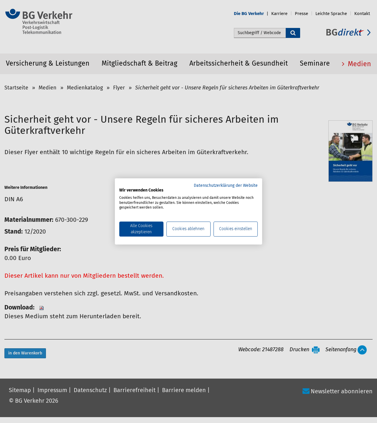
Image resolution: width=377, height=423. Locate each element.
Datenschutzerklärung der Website (226, 186)
